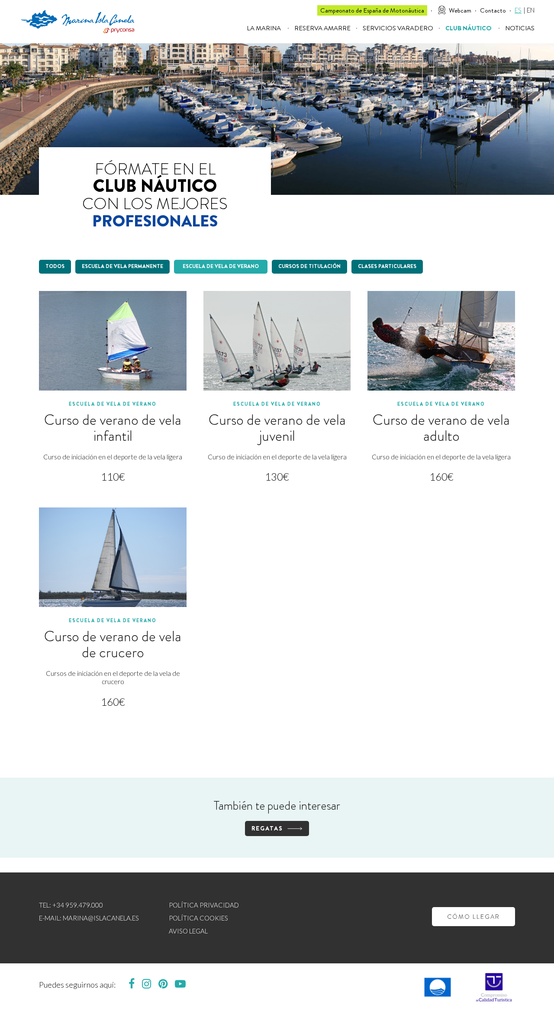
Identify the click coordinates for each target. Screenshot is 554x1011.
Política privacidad (204, 907)
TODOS (54, 266)
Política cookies (198, 920)
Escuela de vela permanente (122, 266)
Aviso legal (188, 933)
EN (531, 10)
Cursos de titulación (309, 266)
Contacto (493, 10)
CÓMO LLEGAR (473, 916)
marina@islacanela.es (101, 920)
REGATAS (267, 828)
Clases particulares (387, 266)
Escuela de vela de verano (221, 266)
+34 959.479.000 (77, 907)
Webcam (460, 10)
